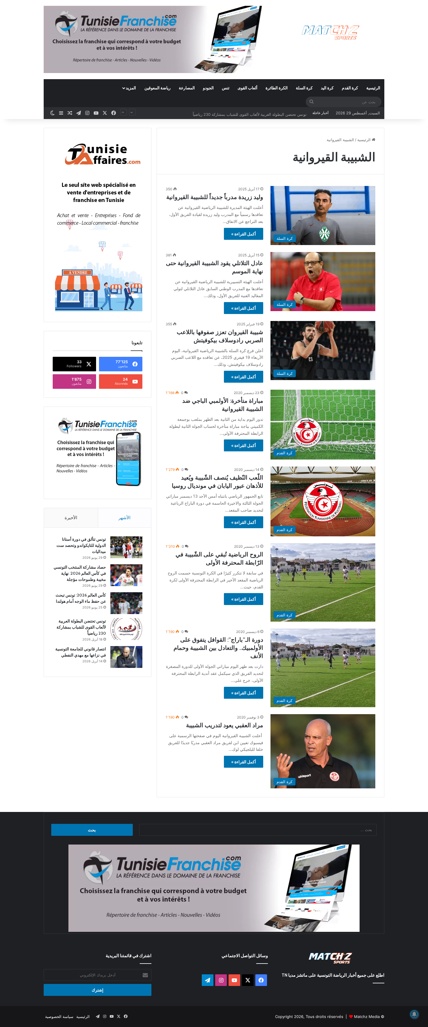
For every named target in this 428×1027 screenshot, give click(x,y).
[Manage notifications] (414, 1014)
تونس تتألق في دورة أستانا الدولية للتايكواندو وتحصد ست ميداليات (81, 545)
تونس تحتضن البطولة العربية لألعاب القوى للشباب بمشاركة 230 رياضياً (250, 113)
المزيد (131, 87)
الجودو (208, 87)
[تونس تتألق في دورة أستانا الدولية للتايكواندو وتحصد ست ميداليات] (126, 547)
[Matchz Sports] (331, 33)
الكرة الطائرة (277, 87)
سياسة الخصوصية (59, 1016)
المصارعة (187, 87)
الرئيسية (373, 87)
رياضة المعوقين (157, 87)
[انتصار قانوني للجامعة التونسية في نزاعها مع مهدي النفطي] (126, 657)
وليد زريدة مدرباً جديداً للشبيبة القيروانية (214, 197)
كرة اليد (327, 87)
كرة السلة (304, 87)
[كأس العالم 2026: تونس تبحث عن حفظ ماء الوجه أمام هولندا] (126, 603)
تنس (225, 87)
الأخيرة (71, 517)
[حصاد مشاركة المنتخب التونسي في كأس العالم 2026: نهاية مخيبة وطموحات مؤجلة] (126, 575)
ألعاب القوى (247, 87)
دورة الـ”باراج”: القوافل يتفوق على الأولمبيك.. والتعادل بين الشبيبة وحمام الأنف (218, 647)
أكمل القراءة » (243, 233)
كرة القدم (350, 87)
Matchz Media (367, 1016)
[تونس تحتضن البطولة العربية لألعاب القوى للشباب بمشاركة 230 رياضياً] (126, 629)
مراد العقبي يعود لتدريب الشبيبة (224, 725)
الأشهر (124, 517)
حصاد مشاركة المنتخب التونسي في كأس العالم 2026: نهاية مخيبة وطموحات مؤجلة (80, 573)
